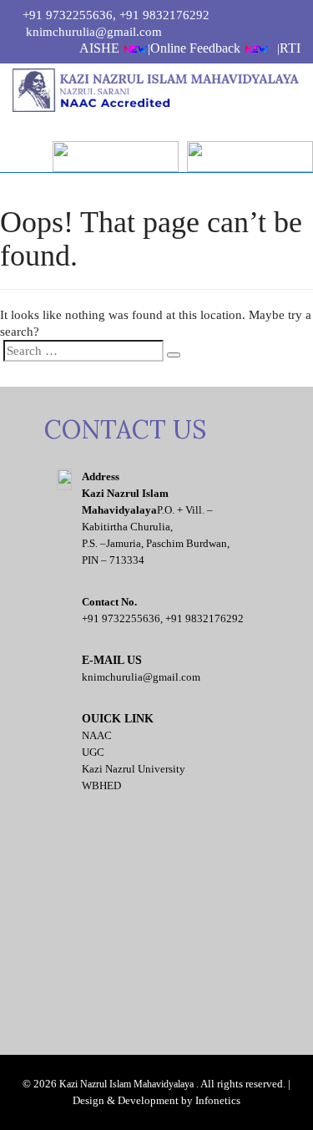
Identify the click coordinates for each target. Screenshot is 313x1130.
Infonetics (217, 1100)
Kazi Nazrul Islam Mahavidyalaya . (129, 1084)
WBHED (101, 785)
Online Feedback (197, 48)
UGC (93, 752)
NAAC (97, 735)
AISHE (101, 48)
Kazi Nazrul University (133, 769)
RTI (290, 48)
